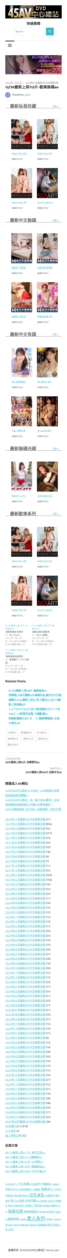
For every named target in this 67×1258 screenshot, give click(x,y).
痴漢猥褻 (42, 1212)
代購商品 (46, 1184)
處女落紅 (9, 1225)
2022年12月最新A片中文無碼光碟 (25, 922)
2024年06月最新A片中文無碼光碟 (25, 1005)
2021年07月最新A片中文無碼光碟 (25, 852)
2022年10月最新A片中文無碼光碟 (25, 912)
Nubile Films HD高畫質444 (24, 202)
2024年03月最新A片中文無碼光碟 (25, 991)
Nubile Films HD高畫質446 (24, 153)
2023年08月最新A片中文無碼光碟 (25, 959)
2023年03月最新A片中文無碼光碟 (25, 936)
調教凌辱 (25, 1225)
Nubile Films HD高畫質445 (49, 153)
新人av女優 (17, 1201)
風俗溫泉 (33, 1225)
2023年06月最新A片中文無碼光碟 (25, 949)
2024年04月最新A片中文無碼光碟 (25, 996)
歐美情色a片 (13, 738)
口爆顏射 (37, 1189)
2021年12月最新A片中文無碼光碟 (25, 870)
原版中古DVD (12, 1189)
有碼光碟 (51, 1201)
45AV (27, 95)
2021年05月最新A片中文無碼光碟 (25, 843)
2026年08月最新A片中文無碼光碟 (25, 1122)
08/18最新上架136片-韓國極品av (25, 1167)
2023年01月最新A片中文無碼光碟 (42, 82)
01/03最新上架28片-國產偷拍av (28, 691)
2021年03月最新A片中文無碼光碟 (25, 833)
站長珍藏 (22, 1219)
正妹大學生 (19, 1205)
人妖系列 (35, 1184)
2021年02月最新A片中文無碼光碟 (25, 828)
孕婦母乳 (9, 1195)
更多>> (56, 106)
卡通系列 (55, 1184)
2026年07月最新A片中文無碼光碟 (25, 1117)
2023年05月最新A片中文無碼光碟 (25, 945)
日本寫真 (43, 1201)
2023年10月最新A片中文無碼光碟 (25, 968)
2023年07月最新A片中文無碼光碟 (25, 954)
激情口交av (43, 738)
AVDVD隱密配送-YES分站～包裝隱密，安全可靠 (33, 809)
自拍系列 (57, 1219)
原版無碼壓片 (26, 1189)
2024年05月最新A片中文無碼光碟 (25, 1001)
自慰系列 (49, 1219)
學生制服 (18, 1195)
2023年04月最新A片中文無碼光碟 (25, 940)
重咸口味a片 (13, 744)
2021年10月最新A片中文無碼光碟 (25, 866)
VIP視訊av (12, 732)
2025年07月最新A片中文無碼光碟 (25, 1061)
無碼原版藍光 (31, 1211)
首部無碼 (41, 1225)
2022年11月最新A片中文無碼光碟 (25, 917)
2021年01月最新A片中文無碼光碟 (25, 824)
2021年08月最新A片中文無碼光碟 (25, 856)
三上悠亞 (10, 1131)
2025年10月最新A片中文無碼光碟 (25, 1075)
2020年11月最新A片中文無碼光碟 (25, 819)
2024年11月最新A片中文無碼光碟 (25, 1024)
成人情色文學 (13, 1136)
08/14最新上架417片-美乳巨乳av (25, 1153)
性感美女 (50, 1195)
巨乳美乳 (37, 1195)
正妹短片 (28, 1205)
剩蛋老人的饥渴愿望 (21, 316)
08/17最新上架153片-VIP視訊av (24, 1162)
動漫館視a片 (26, 732)
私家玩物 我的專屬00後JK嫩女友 (52, 267)
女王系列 (57, 1189)
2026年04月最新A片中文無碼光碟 (25, 1103)
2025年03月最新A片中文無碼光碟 (25, 1043)
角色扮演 (16, 1225)
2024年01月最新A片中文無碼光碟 (25, 982)
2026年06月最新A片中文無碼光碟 (25, 1112)
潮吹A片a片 (28, 738)
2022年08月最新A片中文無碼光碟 (25, 903)
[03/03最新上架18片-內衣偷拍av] (18, 635)
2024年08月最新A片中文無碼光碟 (25, 1015)
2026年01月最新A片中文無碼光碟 (25, 1089)
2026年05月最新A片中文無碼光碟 (25, 1108)
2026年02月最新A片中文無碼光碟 (25, 1094)
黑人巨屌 (9, 1229)
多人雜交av (42, 732)
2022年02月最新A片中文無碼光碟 (25, 880)
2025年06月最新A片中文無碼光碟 (25, 1056)
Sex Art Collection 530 (47, 202)
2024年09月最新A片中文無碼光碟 (25, 1019)
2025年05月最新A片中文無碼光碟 (25, 1052)
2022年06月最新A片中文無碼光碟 (25, 898)
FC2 (16, 1184)
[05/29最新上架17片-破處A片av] (45, 635)
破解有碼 (13, 1219)
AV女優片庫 (12, 1126)
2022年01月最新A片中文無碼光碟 (25, 875)
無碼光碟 (15, 1211)
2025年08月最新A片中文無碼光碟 (25, 1066)
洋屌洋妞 (38, 1205)
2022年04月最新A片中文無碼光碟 (25, 889)
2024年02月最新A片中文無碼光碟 (25, 987)
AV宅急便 (9, 1184)
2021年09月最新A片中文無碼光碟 (25, 861)
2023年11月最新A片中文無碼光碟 (25, 973)
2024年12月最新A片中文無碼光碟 (25, 1029)
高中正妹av (53, 1225)
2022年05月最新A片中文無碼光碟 (25, 894)
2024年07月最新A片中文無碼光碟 (25, 1010)
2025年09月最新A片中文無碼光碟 (25, 1070)
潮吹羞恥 (46, 1205)
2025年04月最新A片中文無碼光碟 (25, 1047)
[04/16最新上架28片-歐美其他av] (18, 661)
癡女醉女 (51, 1211)
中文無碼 (24, 1184)
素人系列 (36, 1218)
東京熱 (10, 1205)
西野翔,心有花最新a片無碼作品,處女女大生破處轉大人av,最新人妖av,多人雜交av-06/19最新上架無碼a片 (35, 700)
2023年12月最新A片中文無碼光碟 (25, 977)
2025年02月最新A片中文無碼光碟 (25, 1038)
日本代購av (31, 1201)
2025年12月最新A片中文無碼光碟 (25, 1084)
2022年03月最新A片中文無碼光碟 (25, 884)
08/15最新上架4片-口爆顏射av (23, 1157)
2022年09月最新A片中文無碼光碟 (25, 908)
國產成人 (47, 1189)
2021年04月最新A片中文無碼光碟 (25, 838)
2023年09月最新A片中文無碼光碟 (25, 963)
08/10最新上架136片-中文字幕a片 (25, 1171)
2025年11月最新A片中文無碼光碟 (25, 1080)
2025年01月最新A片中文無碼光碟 (25, 1033)
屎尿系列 (25, 1195)
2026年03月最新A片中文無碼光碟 (25, 1098)
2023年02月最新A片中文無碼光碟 (25, 931)
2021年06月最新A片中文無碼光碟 (25, 847)
